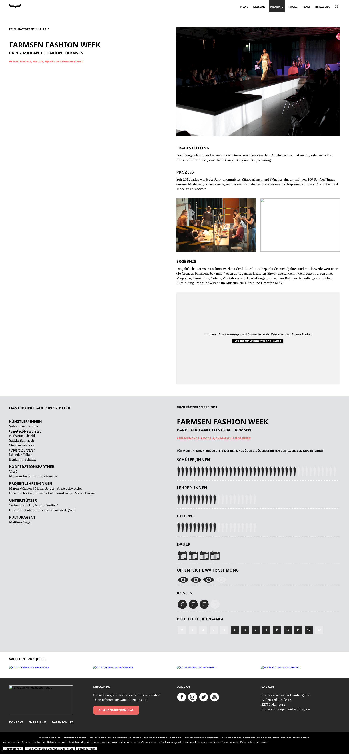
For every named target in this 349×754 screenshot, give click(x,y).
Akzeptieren (13, 748)
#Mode (38, 61)
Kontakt (16, 722)
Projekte (276, 6)
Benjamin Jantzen (22, 450)
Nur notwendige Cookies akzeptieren (50, 748)
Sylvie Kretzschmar (23, 426)
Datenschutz (62, 722)
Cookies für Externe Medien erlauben (257, 340)
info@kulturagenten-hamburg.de (285, 709)
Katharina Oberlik (22, 436)
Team (306, 6)
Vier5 (13, 471)
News (244, 6)
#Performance (20, 61)
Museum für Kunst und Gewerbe (33, 476)
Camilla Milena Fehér (25, 431)
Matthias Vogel (20, 522)
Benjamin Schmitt (22, 459)
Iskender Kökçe (20, 455)
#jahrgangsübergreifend (64, 61)
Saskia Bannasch (21, 440)
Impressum (37, 722)
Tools (292, 6)
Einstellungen (86, 748)
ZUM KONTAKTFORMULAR (116, 710)
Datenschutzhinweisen (254, 742)
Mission (259, 6)
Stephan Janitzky (21, 445)
